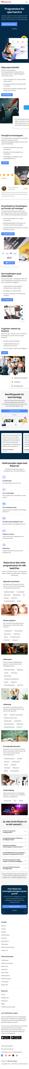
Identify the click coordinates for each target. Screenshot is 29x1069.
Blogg (2, 1004)
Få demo (3, 926)
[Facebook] (2, 1055)
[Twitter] (13, 1055)
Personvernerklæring (7, 1049)
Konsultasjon (5, 981)
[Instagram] (6, 1055)
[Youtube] (9, 1055)
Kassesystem (5, 941)
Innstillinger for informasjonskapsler (11, 1052)
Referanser (4, 1001)
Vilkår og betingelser (7, 1046)
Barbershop (4, 966)
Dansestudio (4, 972)
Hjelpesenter (5, 997)
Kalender (3, 932)
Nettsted (4, 938)
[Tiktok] (17, 1055)
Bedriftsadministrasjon (8, 947)
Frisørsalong (4, 960)
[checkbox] (9, 592)
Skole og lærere (5, 975)
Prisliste (3, 929)
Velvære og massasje (7, 963)
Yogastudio (4, 969)
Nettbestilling (5, 935)
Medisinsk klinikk (6, 978)
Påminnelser (4, 944)
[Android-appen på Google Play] (16, 1037)
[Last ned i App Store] (5, 1037)
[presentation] (26, 2)
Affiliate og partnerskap (8, 1007)
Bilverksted (4, 985)
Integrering (4, 950)
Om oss (3, 994)
